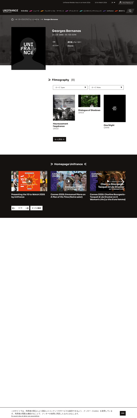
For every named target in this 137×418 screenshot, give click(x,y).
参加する (122, 11)
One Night (109, 125)
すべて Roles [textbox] (96, 87)
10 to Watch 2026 (101, 2)
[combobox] (70, 87)
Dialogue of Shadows (89, 110)
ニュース (36, 11)
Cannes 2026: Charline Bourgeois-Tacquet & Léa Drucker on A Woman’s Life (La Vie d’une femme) (107, 197)
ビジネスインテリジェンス (93, 11)
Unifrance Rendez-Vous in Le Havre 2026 (76, 2)
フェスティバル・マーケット (54, 11)
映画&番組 (24, 11)
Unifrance (110, 11)
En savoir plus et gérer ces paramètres (25, 416)
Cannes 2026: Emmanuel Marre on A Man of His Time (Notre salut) (68, 195)
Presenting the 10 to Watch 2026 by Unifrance (28, 195)
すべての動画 (36, 208)
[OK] (122, 413)
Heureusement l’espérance (60, 125)
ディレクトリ (73, 11)
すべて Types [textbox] (60, 87)
